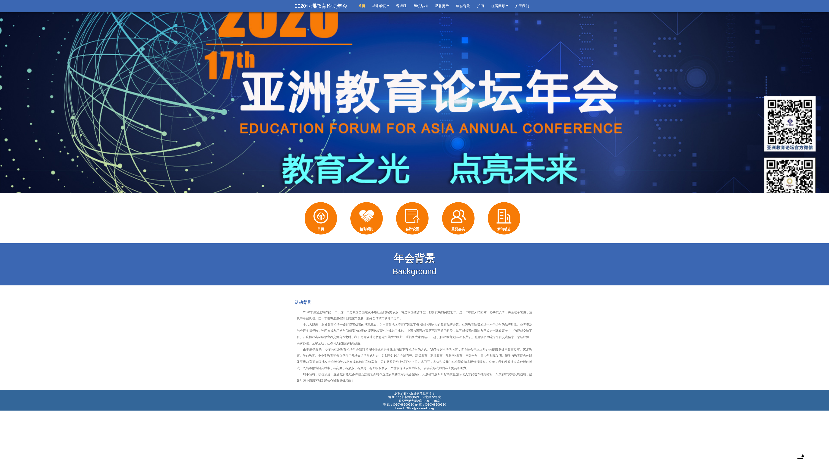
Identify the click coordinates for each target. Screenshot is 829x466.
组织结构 (421, 6)
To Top (800, 457)
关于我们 (522, 6)
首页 (362, 6)
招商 (480, 6)
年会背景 (463, 6)
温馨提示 (442, 6)
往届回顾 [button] (498, 6)
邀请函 (401, 6)
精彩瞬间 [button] (379, 6)
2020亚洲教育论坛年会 (321, 6)
